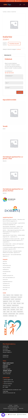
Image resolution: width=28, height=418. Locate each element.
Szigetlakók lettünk (7, 281)
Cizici (21, 295)
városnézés (5, 315)
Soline (8, 309)
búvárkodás (17, 295)
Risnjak (4, 309)
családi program (6, 297)
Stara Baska (13, 309)
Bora (12, 295)
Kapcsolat (21, 408)
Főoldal (10, 405)
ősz (15, 315)
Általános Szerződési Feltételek (10, 408)
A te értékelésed (9, 71)
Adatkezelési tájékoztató (13, 406)
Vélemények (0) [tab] (7, 55)
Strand (4, 279)
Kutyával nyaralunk (7, 275)
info (14, 301)
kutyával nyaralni (15, 305)
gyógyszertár (5, 301)
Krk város (18, 303)
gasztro (12, 299)
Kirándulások (6, 271)
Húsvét (10, 301)
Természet (5, 313)
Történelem (5, 285)
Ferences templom (6, 299)
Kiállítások (5, 269)
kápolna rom (13, 307)
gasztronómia (17, 299)
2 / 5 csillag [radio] (7, 72)
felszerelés (20, 297)
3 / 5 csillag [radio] (9, 72)
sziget (4, 311)
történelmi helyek (12, 313)
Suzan (21, 309)
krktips (14, 303)
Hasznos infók (6, 267)
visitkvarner (21, 313)
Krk (3, 273)
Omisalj (21, 307)
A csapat (16, 405)
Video (4, 289)
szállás (8, 311)
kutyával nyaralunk (6, 307)
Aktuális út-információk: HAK (9, 392)
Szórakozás (5, 283)
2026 (4, 261)
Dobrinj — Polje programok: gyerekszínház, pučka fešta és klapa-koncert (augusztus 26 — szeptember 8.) (13, 231)
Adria (4, 295)
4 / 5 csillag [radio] (11, 72)
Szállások (9, 11)
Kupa (23, 303)
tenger (14, 311)
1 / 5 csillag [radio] (5, 72)
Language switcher (13, 410)
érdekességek (11, 315)
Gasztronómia (6, 265)
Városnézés (5, 287)
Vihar (17, 313)
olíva (18, 307)
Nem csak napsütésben (8, 277)
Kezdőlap (4, 11)
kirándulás (18, 301)
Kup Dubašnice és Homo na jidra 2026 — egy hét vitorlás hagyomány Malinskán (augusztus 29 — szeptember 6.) (13, 240)
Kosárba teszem (14, 43)
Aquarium (8, 295)
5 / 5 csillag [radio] (13, 72)
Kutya (4, 305)
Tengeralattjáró (20, 311)
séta (11, 311)
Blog (4, 263)
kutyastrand (9, 305)
